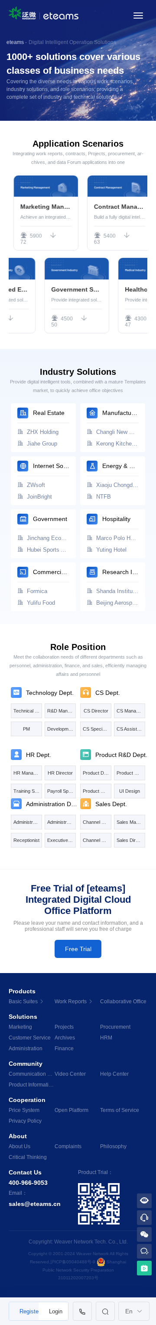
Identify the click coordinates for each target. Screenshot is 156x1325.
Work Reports (71, 1001)
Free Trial (78, 948)
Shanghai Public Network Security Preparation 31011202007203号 (84, 1269)
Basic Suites (24, 1001)
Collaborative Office (123, 1001)
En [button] (129, 1311)
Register (29, 1311)
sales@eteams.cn (35, 1203)
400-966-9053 (28, 1182)
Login (55, 1311)
